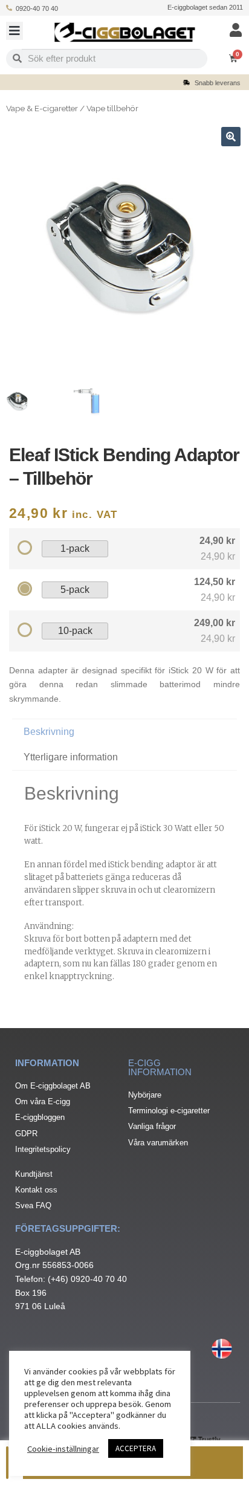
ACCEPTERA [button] (135, 1448)
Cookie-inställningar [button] (63, 1448)
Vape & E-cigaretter (42, 108)
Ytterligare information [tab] (71, 757)
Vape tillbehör (112, 108)
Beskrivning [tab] (49, 731)
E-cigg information (160, 1067)
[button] (14, 31)
